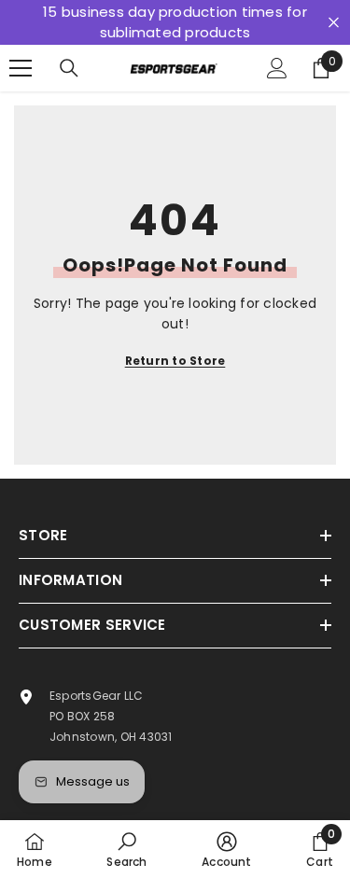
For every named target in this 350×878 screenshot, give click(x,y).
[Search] (69, 68)
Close (334, 23)
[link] (126, 849)
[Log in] (277, 68)
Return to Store (175, 361)
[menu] (20, 68)
